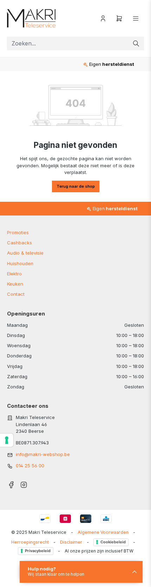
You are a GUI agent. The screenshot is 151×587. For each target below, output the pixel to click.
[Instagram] (24, 483)
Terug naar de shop (76, 186)
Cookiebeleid (113, 541)
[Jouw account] (103, 18)
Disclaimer (71, 542)
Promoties (18, 232)
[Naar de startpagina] (35, 18)
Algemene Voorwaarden (103, 532)
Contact (16, 294)
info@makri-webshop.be (43, 454)
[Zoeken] (136, 43)
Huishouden (20, 263)
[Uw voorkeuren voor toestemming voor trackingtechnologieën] (6, 440)
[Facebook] (11, 483)
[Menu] (135, 18)
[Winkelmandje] (119, 18)
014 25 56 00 (30, 465)
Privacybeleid (38, 550)
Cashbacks (19, 242)
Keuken (15, 284)
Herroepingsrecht (30, 542)
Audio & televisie (25, 253)
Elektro (14, 273)
